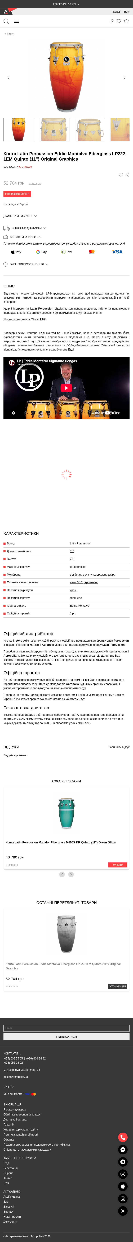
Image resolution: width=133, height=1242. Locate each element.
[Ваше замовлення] (112, 21)
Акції (6, 1196)
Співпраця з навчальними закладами (27, 1149)
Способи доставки (27, 228)
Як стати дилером (14, 1109)
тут (84, 688)
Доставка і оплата (14, 1119)
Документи (10, 1221)
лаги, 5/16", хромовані (84, 582)
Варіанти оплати (23, 236)
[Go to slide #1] (19, 129)
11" (72, 551)
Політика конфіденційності (20, 1134)
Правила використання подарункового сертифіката (36, 1144)
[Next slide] (124, 77)
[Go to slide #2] (54, 129)
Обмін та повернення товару (22, 1114)
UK (5, 1086)
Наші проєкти (12, 1216)
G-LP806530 (12, 986)
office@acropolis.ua (15, 1076)
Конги (10, 33)
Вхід (6, 1163)
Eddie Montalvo (79, 605)
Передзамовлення (17, 193)
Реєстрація (10, 1168)
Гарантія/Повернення (27, 264)
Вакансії (8, 1206)
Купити (118, 864)
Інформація (12, 1104)
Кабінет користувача (19, 1158)
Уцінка (16, 1196)
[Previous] (62, 874)
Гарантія (9, 1124)
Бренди (8, 1211)
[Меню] (16, 21)
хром (73, 590)
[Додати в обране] (121, 175)
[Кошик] (126, 21)
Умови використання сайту (20, 1129)
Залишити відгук (119, 747)
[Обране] (119, 21)
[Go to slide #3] (90, 129)
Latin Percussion (41, 308)
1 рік (73, 613)
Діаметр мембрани (18, 216)
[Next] (71, 874)
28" (72, 559)
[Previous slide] (8, 77)
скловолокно (78, 566)
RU (12, 1086)
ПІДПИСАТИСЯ (66, 1036)
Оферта (8, 1139)
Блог (117, 11)
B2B (127, 11)
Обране (8, 1173)
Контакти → (12, 1053)
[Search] (6, 21)
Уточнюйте (117, 986)
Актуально (11, 1191)
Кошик (7, 1178)
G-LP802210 (12, 865)
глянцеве (76, 597)
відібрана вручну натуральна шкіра (92, 574)
